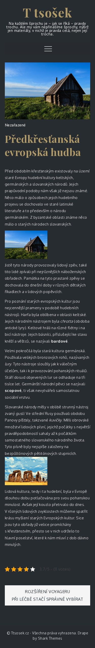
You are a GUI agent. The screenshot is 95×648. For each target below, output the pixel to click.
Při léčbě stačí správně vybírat (47, 599)
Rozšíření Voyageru (47, 591)
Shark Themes (50, 638)
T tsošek (47, 12)
